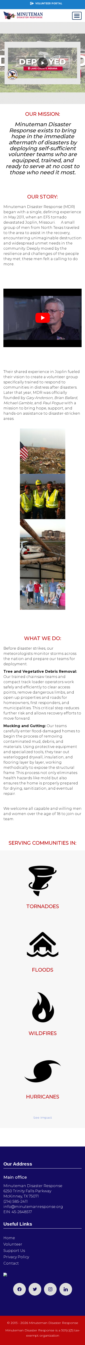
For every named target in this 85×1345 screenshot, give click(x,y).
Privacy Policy (16, 1257)
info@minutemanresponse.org (33, 1207)
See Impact (42, 1117)
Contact (11, 1263)
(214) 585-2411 (15, 1201)
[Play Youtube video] (42, 318)
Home (9, 1238)
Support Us (14, 1250)
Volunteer (12, 1244)
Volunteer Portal (48, 3)
